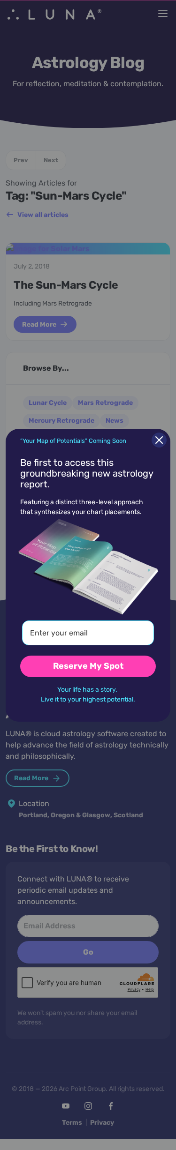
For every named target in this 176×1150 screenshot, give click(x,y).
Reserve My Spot (88, 666)
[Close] (159, 440)
